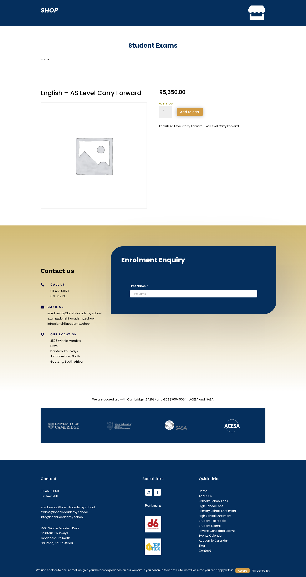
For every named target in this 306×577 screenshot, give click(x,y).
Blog (202, 545)
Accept (242, 570)
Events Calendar (211, 535)
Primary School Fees (213, 501)
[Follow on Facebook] (157, 492)
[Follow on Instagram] (148, 492)
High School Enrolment (215, 516)
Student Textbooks (212, 521)
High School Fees (211, 506)
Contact (205, 550)
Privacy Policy (261, 571)
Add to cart (189, 111)
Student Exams (210, 526)
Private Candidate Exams (217, 531)
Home (203, 491)
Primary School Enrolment (217, 511)
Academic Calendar (213, 540)
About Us (205, 496)
